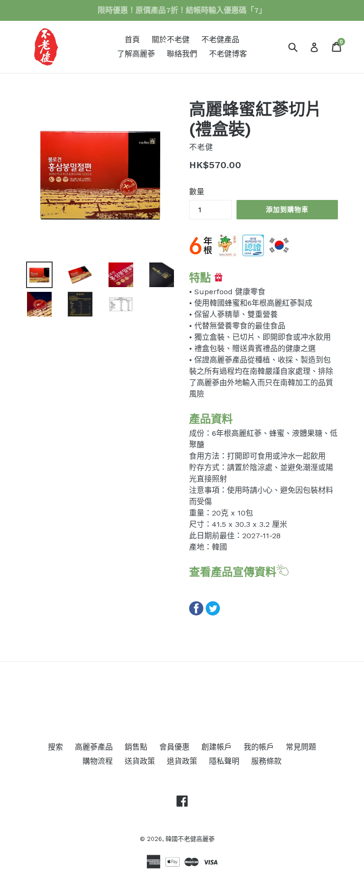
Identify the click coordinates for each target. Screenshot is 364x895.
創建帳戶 (216, 746)
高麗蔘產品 (94, 746)
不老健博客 (228, 53)
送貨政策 (140, 761)
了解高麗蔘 (136, 53)
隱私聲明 (224, 761)
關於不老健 (171, 39)
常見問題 (301, 746)
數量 (196, 191)
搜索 (55, 746)
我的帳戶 (259, 746)
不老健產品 (220, 39)
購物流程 (97, 761)
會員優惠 (174, 746)
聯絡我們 (182, 53)
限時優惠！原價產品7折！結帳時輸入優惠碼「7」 (182, 10)
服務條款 (266, 761)
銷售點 (136, 746)
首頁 (132, 39)
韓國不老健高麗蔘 (190, 838)
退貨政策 (182, 761)
